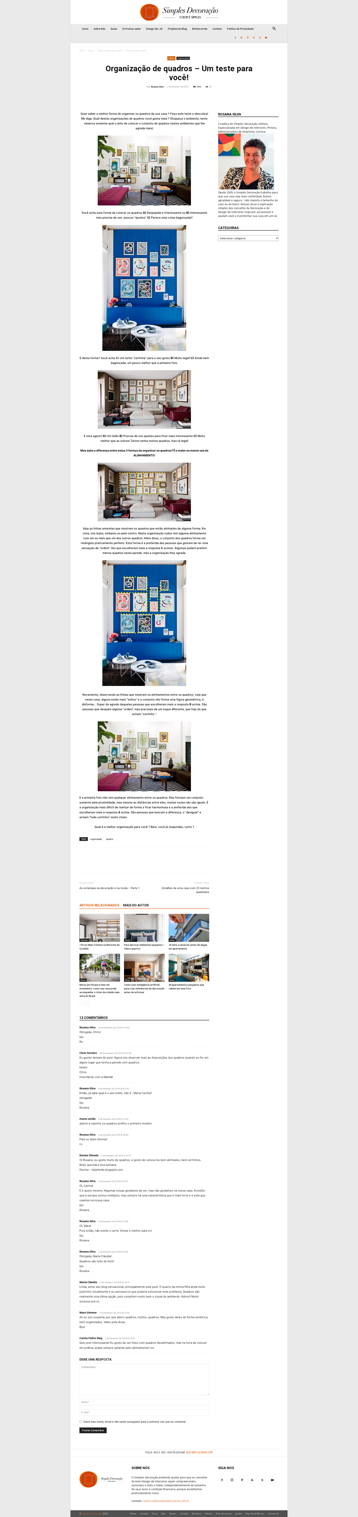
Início (85, 28)
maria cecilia (87, 1118)
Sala (163, 1513)
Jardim (238, 1513)
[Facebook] (235, 37)
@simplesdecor (199, 1452)
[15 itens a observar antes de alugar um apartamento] (189, 928)
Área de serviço (224, 1513)
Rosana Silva (157, 86)
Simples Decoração (92, 1513)
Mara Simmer (88, 1312)
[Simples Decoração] (179, 12)
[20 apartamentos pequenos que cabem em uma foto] (189, 968)
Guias (114, 28)
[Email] (191, 97)
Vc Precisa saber (131, 28)
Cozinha (84, 940)
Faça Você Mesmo (255, 1513)
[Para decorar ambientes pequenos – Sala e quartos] (144, 928)
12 (210, 86)
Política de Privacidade (240, 28)
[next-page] (87, 1003)
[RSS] (254, 37)
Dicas (91, 50)
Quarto (172, 1513)
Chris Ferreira (88, 1053)
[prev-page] (81, 1003)
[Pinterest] (247, 37)
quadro (109, 839)
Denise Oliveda (88, 1155)
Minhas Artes (199, 28)
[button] (274, 29)
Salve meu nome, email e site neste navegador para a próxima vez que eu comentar (134, 1421)
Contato (217, 28)
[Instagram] (241, 37)
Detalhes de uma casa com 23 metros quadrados (185, 890)
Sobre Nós (99, 28)
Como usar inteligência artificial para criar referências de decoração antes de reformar (144, 988)
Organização (183, 58)
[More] (203, 97)
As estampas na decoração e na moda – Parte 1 (109, 888)
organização (96, 839)
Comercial (273, 1513)
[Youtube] (266, 37)
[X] (260, 37)
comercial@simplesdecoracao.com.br (166, 1501)
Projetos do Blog (177, 28)
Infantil (208, 1513)
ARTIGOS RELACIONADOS (99, 905)
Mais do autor (136, 905)
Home (133, 1513)
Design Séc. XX (154, 28)
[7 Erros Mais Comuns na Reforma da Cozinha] (99, 928)
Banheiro (196, 1513)
